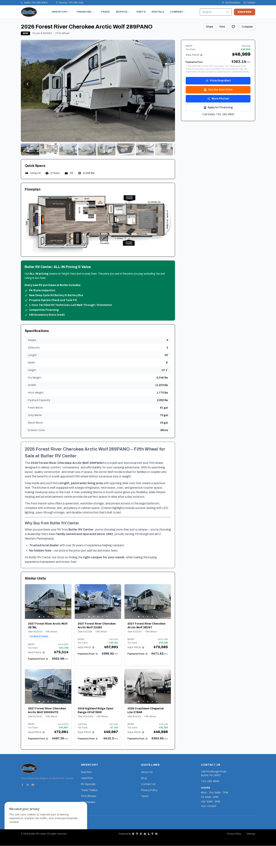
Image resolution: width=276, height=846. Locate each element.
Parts (141, 12)
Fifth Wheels (88, 796)
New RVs (86, 772)
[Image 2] (43, 616)
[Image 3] (48, 616)
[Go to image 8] (164, 149)
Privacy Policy (149, 790)
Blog (144, 778)
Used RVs (87, 778)
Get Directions (232, 2)
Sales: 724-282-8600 (36, 2)
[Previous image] (28, 601)
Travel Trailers (89, 790)
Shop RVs (244, 12)
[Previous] (27, 84)
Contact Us (148, 784)
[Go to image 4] (87, 149)
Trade (105, 12)
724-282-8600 (210, 781)
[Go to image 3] (68, 149)
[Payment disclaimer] (43, 652)
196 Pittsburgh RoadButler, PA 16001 (213, 773)
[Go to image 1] (30, 149)
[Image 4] (53, 616)
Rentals (158, 12)
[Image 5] (57, 616)
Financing (84, 12)
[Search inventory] (228, 12)
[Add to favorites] (233, 26)
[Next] (168, 84)
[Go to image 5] (106, 149)
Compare (247, 26)
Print (222, 26)
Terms (145, 796)
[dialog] (46, 821)
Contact (251, 2)
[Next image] (68, 601)
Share (209, 26)
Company (176, 12)
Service (121, 12)
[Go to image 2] (49, 149)
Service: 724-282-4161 (71, 2)
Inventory (60, 12)
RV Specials (88, 784)
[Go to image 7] (145, 149)
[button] (98, 224)
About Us (147, 772)
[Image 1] (39, 616)
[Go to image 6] (126, 149)
